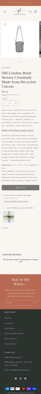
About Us (8, 318)
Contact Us (9, 323)
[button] (4, 11)
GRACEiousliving (17, 393)
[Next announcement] (36, 2)
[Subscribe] (33, 302)
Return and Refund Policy (14, 334)
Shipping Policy (10, 344)
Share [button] (6, 228)
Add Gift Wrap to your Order (20, 208)
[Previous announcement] (4, 2)
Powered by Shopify (28, 393)
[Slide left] (15, 61)
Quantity (5, 98)
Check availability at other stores (16, 201)
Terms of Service (11, 339)
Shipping (4, 94)
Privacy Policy (10, 328)
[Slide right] (25, 61)
